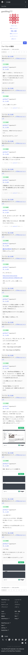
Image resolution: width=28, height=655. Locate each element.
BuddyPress (5, 630)
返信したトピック (14, 33)
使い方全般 (10, 56)
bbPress (4, 627)
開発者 (3, 616)
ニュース (3, 602)
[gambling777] (14, 19)
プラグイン (17, 604)
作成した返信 (14, 31)
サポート (3, 613)
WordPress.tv (5, 618)
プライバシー (4, 607)
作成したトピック (14, 28)
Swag (17, 618)
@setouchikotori (7, 249)
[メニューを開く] (26, 2)
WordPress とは (5, 599)
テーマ (16, 602)
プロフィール (14, 25)
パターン (17, 607)
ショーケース (18, 599)
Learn (2, 611)
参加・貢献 (17, 611)
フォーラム (3, 6)
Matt (3, 625)
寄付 (16, 616)
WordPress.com (6, 623)
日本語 (6, 636)
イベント (17, 613)
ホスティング (4, 604)
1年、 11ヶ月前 (6, 69)
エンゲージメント (14, 36)
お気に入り (13, 38)
